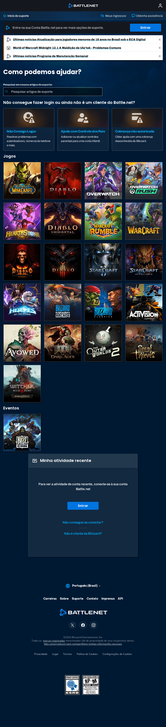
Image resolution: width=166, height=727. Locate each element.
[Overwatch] (103, 181)
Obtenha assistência (149, 15)
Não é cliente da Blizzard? (83, 533)
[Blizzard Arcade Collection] (63, 302)
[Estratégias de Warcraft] (144, 221)
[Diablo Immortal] (63, 221)
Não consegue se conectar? (83, 522)
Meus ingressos (115, 15)
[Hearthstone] (22, 221)
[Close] (160, 39)
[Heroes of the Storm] (22, 302)
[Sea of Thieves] (144, 343)
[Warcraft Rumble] (103, 221)
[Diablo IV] (63, 181)
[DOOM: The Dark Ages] (63, 343)
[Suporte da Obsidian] (22, 343)
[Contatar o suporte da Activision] (144, 302)
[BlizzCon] (22, 433)
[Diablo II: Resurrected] (22, 262)
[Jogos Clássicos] (103, 302)
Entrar (145, 27)
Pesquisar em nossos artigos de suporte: (27, 84)
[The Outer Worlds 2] (103, 343)
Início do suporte (18, 15)
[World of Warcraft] (22, 181)
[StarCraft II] (103, 262)
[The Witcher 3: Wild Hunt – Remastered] (22, 384)
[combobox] (52, 91)
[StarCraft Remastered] (144, 262)
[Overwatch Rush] (144, 181)
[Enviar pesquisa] (6, 91)
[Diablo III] (63, 262)
